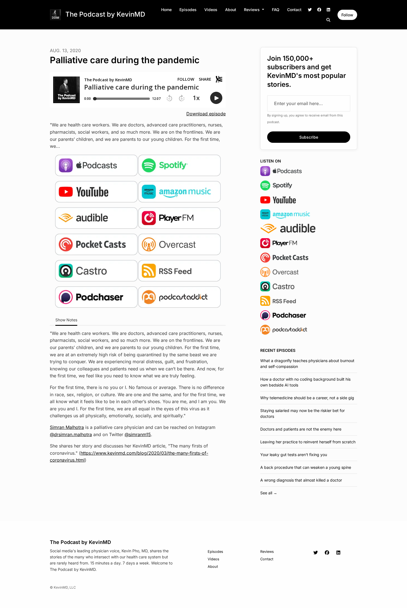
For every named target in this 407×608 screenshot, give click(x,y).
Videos (210, 9)
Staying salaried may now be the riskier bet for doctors (302, 413)
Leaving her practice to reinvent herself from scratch (308, 441)
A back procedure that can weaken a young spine (305, 467)
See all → (268, 492)
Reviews (252, 9)
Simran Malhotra (67, 427)
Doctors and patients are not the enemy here (300, 429)
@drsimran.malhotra (71, 434)
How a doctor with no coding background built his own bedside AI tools (305, 382)
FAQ (275, 9)
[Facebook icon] (327, 552)
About (230, 9)
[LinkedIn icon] (338, 552)
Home (166, 9)
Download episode (206, 113)
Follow (347, 14)
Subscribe (308, 137)
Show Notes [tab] (66, 319)
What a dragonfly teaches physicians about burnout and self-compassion (307, 363)
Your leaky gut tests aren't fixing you (293, 454)
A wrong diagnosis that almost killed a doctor (301, 480)
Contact (294, 9)
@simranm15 (138, 434)
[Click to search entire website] (328, 20)
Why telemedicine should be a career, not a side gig (307, 397)
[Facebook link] (319, 9)
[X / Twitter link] (310, 9)
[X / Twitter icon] (315, 552)
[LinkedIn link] (328, 9)
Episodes (188, 9)
